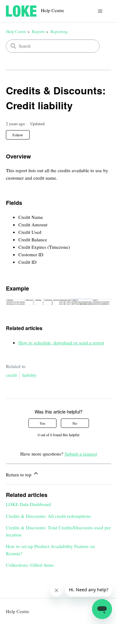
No (74, 423)
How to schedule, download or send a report (61, 342)
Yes (42, 423)
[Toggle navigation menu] (100, 11)
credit (11, 375)
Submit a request (81, 454)
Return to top (19, 474)
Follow (17, 134)
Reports (38, 31)
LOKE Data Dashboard (28, 504)
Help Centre (16, 31)
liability (29, 375)
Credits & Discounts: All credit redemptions (48, 516)
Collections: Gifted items (30, 565)
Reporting (59, 31)
